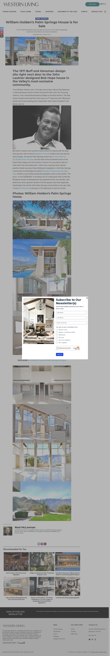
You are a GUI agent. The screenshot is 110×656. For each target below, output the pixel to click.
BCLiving (61, 337)
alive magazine (63, 342)
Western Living (63, 329)
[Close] (87, 298)
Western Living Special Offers (67, 332)
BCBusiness (62, 335)
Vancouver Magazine (64, 340)
